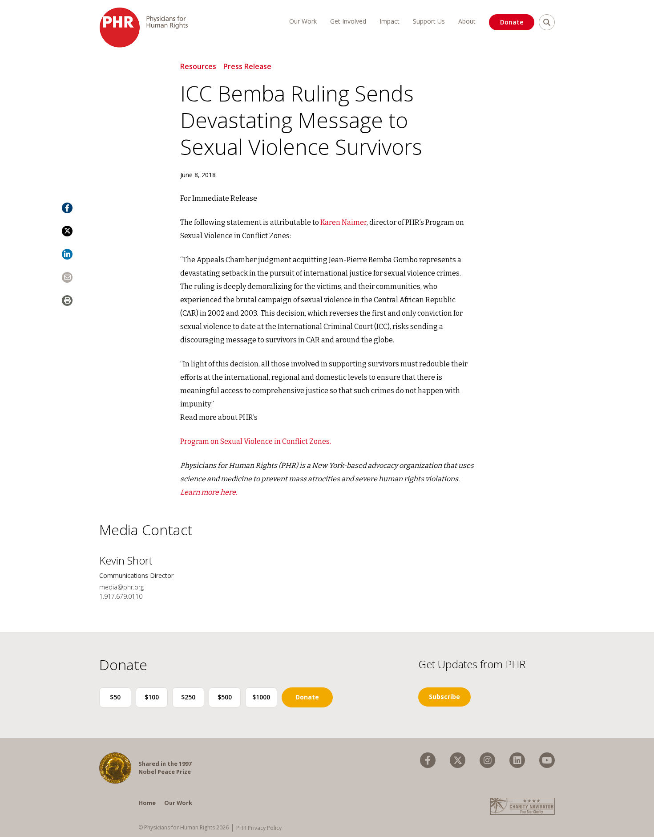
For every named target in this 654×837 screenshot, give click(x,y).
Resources (198, 66)
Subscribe (444, 696)
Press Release (247, 66)
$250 (188, 697)
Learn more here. (208, 492)
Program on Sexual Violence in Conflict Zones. (255, 441)
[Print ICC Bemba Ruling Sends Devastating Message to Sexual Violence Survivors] (67, 300)
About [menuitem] (467, 21)
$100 (152, 697)
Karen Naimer (343, 222)
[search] (547, 22)
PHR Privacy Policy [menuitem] (259, 828)
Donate (511, 22)
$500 (225, 697)
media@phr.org (121, 587)
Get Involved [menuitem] (348, 21)
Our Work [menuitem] (303, 21)
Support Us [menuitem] (429, 21)
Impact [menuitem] (389, 21)
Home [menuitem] (147, 803)
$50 (115, 697)
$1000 (261, 697)
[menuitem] (428, 760)
